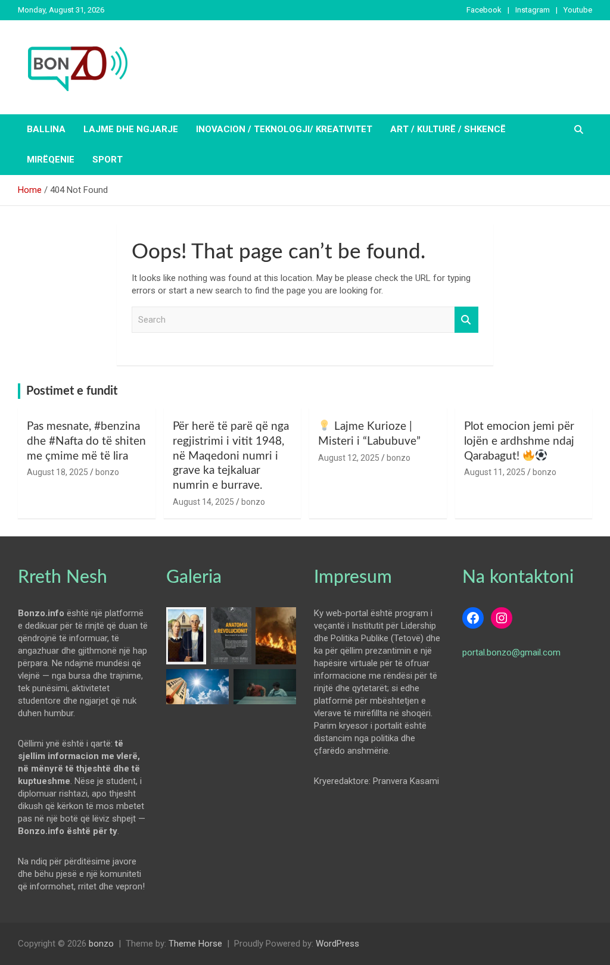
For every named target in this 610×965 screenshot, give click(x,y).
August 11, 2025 (494, 472)
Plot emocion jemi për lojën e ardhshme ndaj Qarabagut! (519, 441)
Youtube (578, 9)
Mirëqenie (50, 159)
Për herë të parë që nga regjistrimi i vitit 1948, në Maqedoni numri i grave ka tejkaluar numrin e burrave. (231, 456)
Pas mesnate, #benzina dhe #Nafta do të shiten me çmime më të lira (86, 441)
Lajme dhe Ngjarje (130, 129)
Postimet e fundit (71, 391)
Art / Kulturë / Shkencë (448, 129)
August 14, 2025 (203, 502)
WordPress (337, 943)
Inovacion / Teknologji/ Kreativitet (284, 129)
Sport (107, 159)
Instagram (532, 9)
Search (466, 320)
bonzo (107, 472)
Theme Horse (195, 943)
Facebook (484, 9)
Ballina (46, 129)
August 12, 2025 (348, 458)
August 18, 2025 (57, 472)
